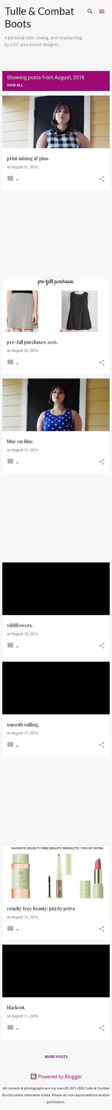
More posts (56, 1056)
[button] (101, 179)
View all (15, 85)
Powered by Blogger (59, 1076)
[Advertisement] (56, 235)
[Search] (90, 11)
